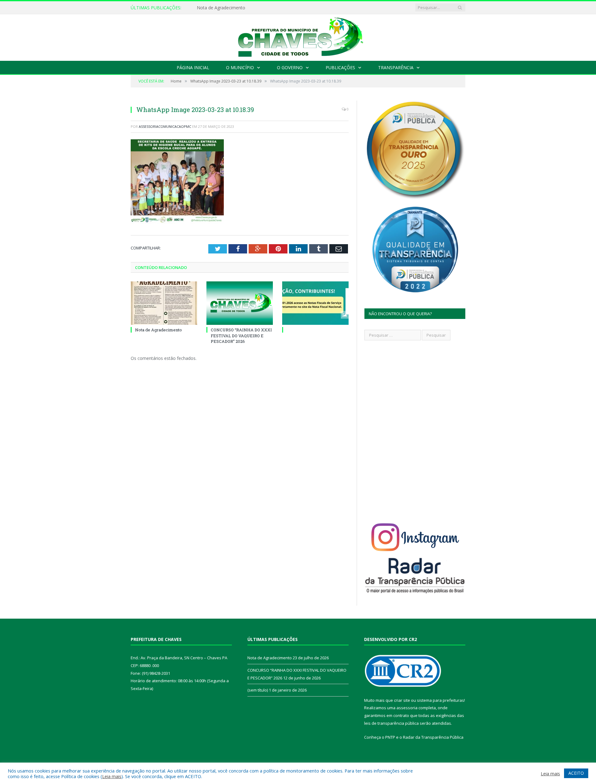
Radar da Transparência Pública (433, 737)
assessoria (407, 707)
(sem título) (257, 690)
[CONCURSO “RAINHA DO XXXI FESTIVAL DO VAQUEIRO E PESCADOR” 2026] (239, 303)
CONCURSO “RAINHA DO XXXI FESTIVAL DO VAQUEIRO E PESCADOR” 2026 (241, 335)
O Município (240, 67)
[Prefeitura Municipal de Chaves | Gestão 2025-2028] (298, 36)
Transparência (395, 67)
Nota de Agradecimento (221, 8)
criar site (402, 700)
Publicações (340, 67)
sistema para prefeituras (440, 700)
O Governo (290, 67)
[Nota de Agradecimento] (164, 303)
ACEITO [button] (576, 773)
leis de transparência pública (391, 723)
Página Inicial (193, 67)
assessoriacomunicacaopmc (165, 126)
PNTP (390, 737)
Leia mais (111, 776)
